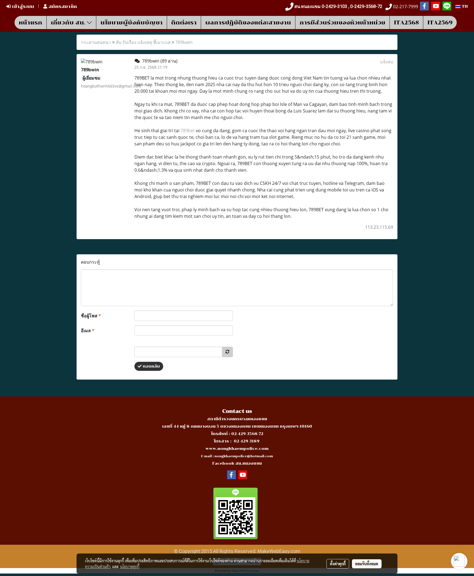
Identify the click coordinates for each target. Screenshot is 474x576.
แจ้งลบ (386, 62)
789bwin (184, 42)
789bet (187, 131)
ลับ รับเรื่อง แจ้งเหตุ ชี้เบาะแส (143, 42)
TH (464, 6)
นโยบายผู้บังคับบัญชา (131, 22)
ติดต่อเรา (184, 22)
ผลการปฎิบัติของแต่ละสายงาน (248, 22)
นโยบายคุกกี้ (129, 566)
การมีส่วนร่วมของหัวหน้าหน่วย (342, 22)
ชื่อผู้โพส (91, 316)
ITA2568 (406, 22)
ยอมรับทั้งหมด (366, 563)
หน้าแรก (30, 22)
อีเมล (87, 330)
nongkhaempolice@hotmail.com (244, 456)
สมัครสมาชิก (62, 6)
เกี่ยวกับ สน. (69, 22)
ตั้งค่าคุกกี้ (338, 563)
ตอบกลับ (151, 366)
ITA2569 (440, 22)
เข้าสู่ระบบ (22, 6)
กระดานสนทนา (96, 42)
